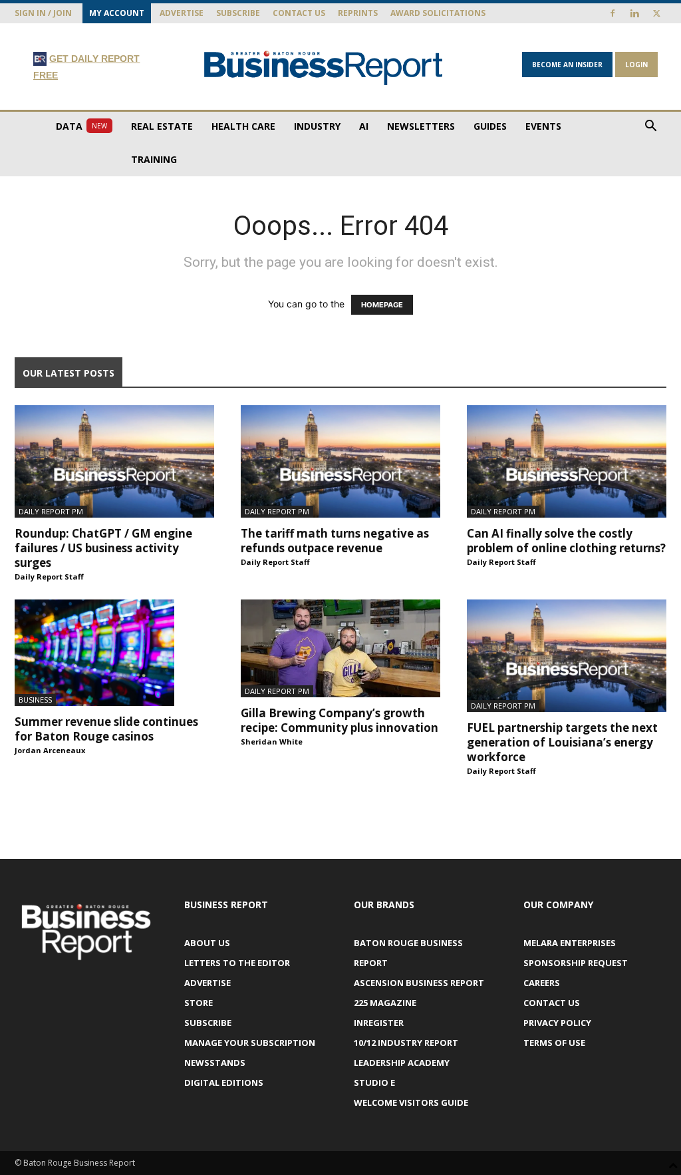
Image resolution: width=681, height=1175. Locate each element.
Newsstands (214, 1063)
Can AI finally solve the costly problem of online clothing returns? (566, 541)
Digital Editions (223, 1083)
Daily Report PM (51, 511)
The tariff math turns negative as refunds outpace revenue (335, 541)
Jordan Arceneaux (50, 750)
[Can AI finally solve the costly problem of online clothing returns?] (566, 461)
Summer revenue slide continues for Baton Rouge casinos (106, 729)
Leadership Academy (402, 1063)
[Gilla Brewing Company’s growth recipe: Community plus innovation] (340, 648)
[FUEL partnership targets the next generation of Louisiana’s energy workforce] (566, 655)
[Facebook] (612, 13)
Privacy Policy (557, 1023)
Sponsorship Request (575, 963)
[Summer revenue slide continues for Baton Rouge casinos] (114, 652)
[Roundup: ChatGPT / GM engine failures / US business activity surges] (114, 461)
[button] (650, 127)
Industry (317, 126)
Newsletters (421, 126)
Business (35, 700)
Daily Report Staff (49, 577)
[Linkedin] (634, 13)
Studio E (374, 1083)
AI (363, 126)
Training (154, 159)
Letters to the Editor (237, 963)
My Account (116, 13)
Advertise (182, 13)
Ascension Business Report (419, 983)
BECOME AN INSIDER (567, 64)
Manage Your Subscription (249, 1043)
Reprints (358, 13)
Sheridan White (272, 742)
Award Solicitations (437, 13)
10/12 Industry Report (406, 1043)
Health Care (243, 126)
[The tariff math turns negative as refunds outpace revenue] (340, 461)
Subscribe (238, 13)
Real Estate (162, 126)
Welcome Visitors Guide (411, 1102)
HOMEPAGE (382, 304)
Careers (541, 983)
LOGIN (636, 64)
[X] (656, 13)
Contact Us (299, 13)
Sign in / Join (43, 13)
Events (543, 126)
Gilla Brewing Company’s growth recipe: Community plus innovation (339, 720)
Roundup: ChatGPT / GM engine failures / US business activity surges (103, 548)
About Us (207, 943)
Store (198, 1003)
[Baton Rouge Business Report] (324, 67)
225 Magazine (385, 1003)
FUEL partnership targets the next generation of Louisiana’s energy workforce (562, 742)
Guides (490, 126)
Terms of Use (554, 1043)
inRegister (379, 1023)
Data (81, 126)
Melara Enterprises (569, 943)
